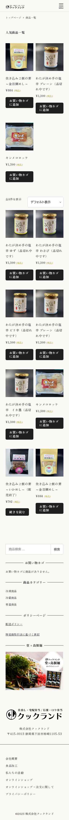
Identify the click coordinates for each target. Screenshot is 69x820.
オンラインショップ (19, 780)
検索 (57, 549)
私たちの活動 (15, 773)
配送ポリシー (14, 624)
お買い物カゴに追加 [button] (19, 102)
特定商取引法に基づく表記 (23, 634)
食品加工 (12, 766)
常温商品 (11, 604)
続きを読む (17, 512)
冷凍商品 (11, 591)
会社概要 (12, 759)
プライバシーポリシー (21, 794)
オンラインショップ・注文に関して (30, 787)
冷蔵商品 (11, 598)
